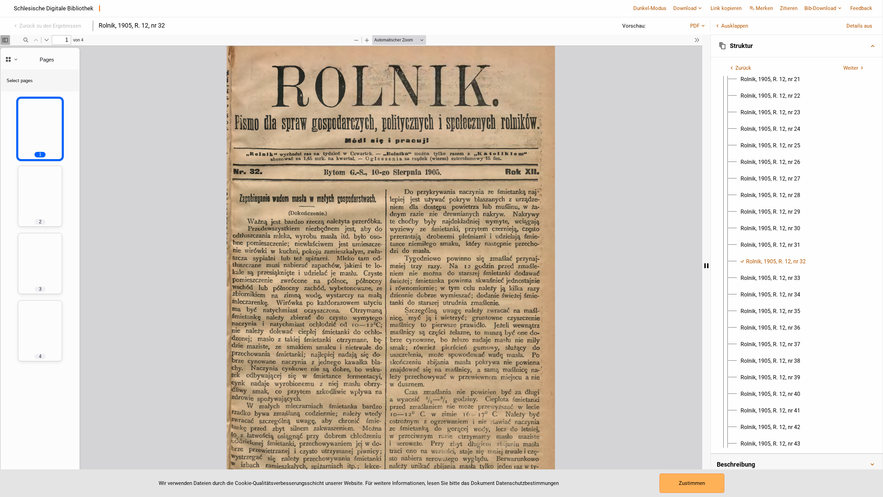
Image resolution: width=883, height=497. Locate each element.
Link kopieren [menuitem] (726, 8)
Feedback (861, 8)
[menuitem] (770, 79)
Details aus (859, 26)
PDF (695, 26)
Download (684, 8)
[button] (797, 46)
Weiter (850, 68)
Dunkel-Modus (649, 8)
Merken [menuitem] (764, 8)
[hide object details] (706, 266)
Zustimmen (692, 483)
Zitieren (788, 8)
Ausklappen (734, 26)
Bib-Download (820, 8)
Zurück (743, 68)
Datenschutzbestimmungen (527, 483)
